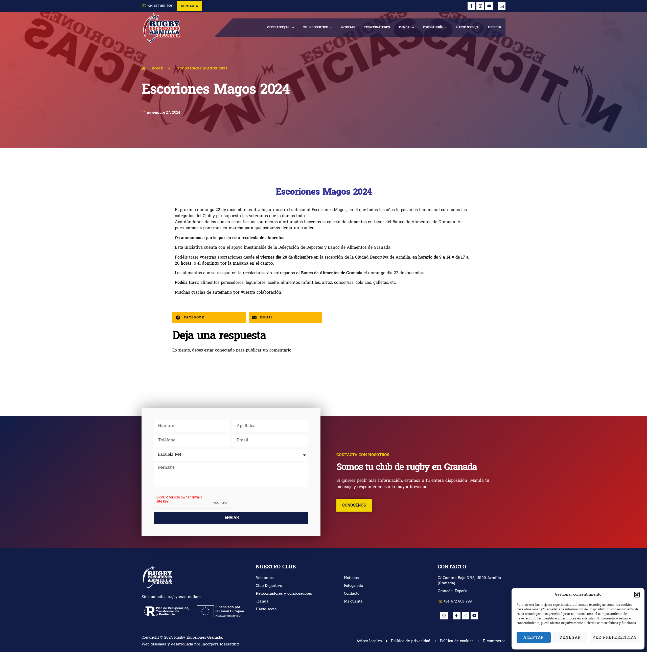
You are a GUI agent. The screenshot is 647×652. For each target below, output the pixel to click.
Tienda (404, 28)
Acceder (494, 28)
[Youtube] (489, 6)
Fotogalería (433, 28)
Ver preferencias (614, 637)
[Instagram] (480, 6)
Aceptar (533, 637)
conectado (225, 350)
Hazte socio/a (467, 28)
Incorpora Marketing (220, 644)
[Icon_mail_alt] (501, 6)
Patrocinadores (376, 28)
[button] (636, 594)
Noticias (348, 28)
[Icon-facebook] (471, 6)
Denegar (570, 637)
